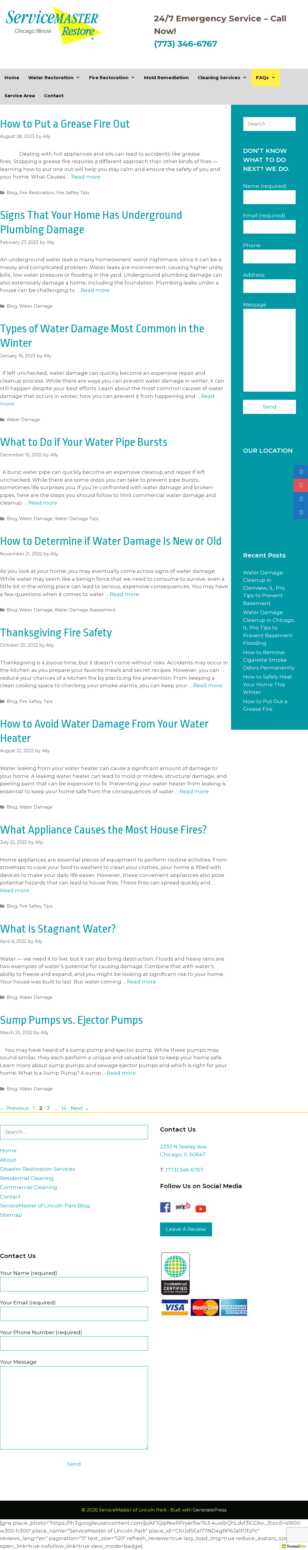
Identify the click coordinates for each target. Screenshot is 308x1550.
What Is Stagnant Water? (58, 928)
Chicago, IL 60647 (182, 1154)
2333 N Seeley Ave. (184, 1147)
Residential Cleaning (27, 1178)
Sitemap (11, 1215)
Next (80, 1108)
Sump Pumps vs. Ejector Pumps (71, 1020)
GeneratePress (209, 1510)
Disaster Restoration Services (37, 1169)
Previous (14, 1108)
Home (12, 77)
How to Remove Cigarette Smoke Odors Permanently (269, 660)
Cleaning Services (219, 77)
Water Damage (36, 306)
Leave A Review (186, 1229)
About (8, 1160)
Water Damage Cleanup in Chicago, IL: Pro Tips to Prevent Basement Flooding (269, 627)
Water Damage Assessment (85, 610)
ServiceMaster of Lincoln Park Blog (45, 1206)
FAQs (262, 77)
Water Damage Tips (76, 518)
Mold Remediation (166, 77)
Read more (85, 177)
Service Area (20, 95)
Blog (12, 192)
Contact (53, 95)
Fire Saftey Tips (72, 192)
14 (64, 1108)
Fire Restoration (108, 77)
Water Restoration (50, 77)
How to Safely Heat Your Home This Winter (267, 684)
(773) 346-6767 (185, 44)
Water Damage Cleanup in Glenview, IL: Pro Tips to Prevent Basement (264, 588)
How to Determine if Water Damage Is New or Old (111, 541)
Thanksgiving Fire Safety (56, 632)
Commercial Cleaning (28, 1187)
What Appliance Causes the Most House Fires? (103, 829)
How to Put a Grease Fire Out (65, 123)
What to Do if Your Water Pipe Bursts (84, 442)
